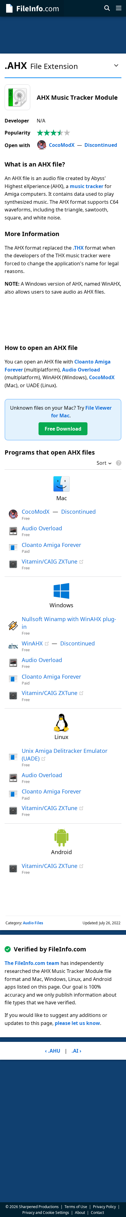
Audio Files (33, 923)
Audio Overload (81, 369)
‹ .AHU (52, 1050)
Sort (101, 463)
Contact (97, 1212)
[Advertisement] (63, 35)
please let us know (77, 1023)
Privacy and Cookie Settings (45, 1212)
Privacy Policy (104, 1206)
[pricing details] (118, 463)
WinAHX (32, 643)
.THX (78, 247)
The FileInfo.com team (32, 963)
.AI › (76, 1050)
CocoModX (62, 145)
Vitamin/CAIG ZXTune (49, 561)
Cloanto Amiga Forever (51, 544)
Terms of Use (76, 1206)
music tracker (86, 186)
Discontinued (100, 145)
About (80, 1212)
